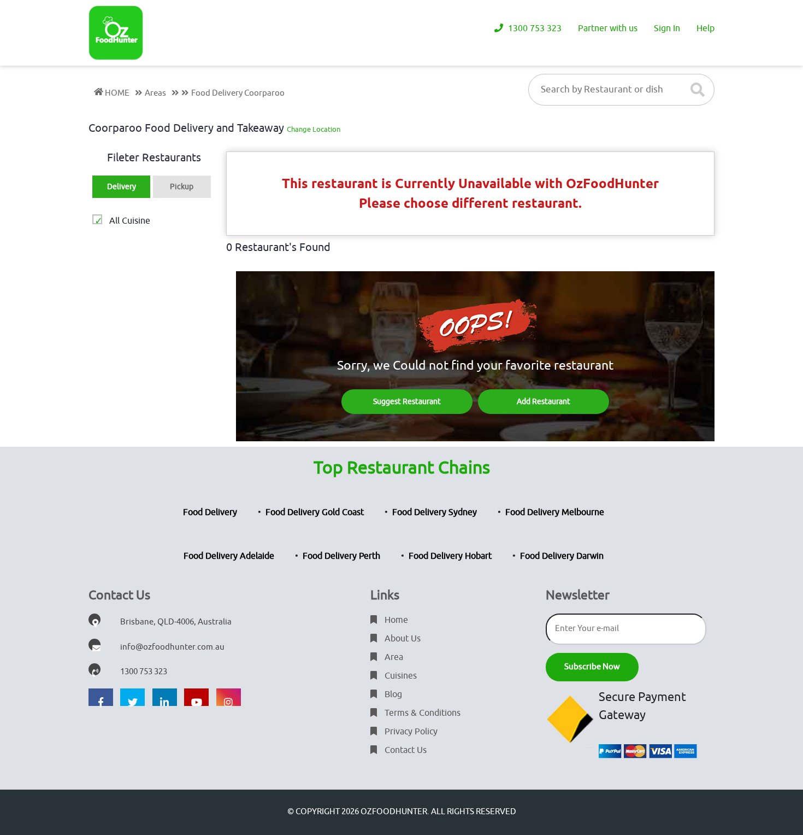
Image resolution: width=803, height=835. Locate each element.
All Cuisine (129, 220)
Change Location (313, 129)
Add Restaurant (543, 401)
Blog (392, 694)
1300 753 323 (534, 28)
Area (392, 657)
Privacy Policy (410, 731)
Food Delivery (210, 512)
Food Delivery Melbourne (554, 512)
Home (395, 620)
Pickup (181, 186)
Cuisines (399, 675)
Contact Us (404, 750)
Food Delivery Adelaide (229, 556)
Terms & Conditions (421, 713)
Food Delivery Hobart (450, 556)
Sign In (667, 28)
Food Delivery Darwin (562, 556)
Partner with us (607, 28)
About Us (401, 638)
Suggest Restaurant (407, 401)
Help (705, 28)
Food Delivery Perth (341, 556)
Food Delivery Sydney (434, 512)
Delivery (121, 186)
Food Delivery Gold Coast (314, 512)
